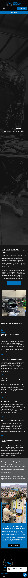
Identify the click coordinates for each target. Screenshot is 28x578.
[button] (4, 8)
